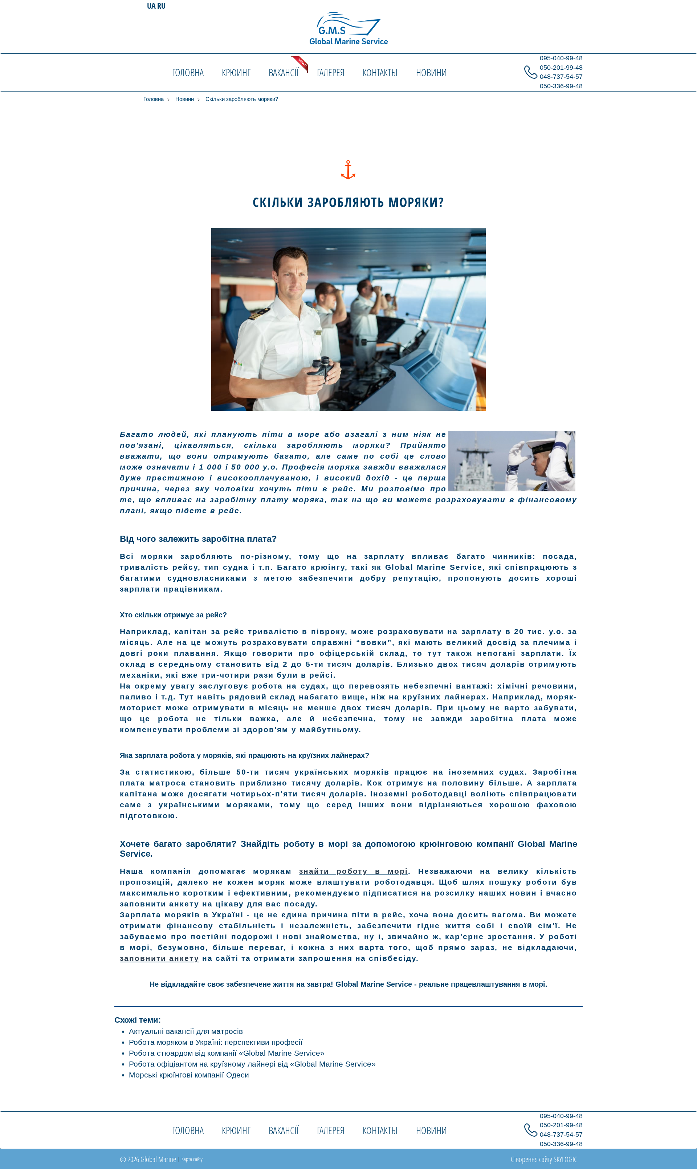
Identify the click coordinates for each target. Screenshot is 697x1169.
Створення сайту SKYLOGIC (544, 1159)
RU (161, 5)
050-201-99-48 (561, 67)
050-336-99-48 (561, 86)
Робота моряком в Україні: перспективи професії (216, 1042)
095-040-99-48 (561, 58)
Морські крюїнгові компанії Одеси (189, 1075)
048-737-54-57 (561, 76)
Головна (188, 72)
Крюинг (236, 72)
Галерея (331, 72)
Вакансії (284, 72)
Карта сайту (191, 1158)
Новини (431, 72)
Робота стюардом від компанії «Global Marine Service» (227, 1053)
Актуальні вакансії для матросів (186, 1031)
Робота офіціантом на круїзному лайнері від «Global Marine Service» (252, 1064)
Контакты (380, 72)
